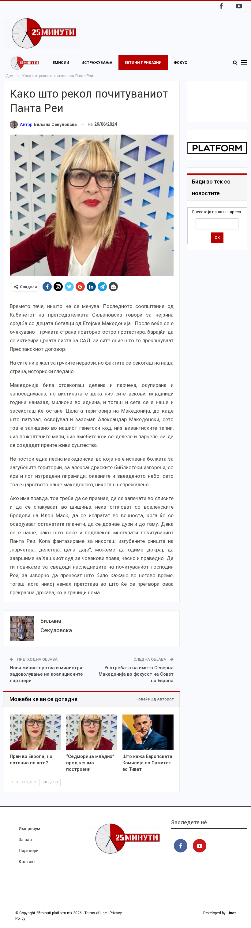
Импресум (29, 828)
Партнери (29, 850)
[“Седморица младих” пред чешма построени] (91, 732)
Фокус (180, 63)
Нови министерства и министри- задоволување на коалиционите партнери (47, 674)
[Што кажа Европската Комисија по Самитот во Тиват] (147, 732)
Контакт (27, 861)
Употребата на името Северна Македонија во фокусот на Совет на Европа (136, 674)
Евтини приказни (143, 63)
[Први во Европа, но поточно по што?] (35, 732)
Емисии (61, 63)
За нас (25, 839)
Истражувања (96, 63)
